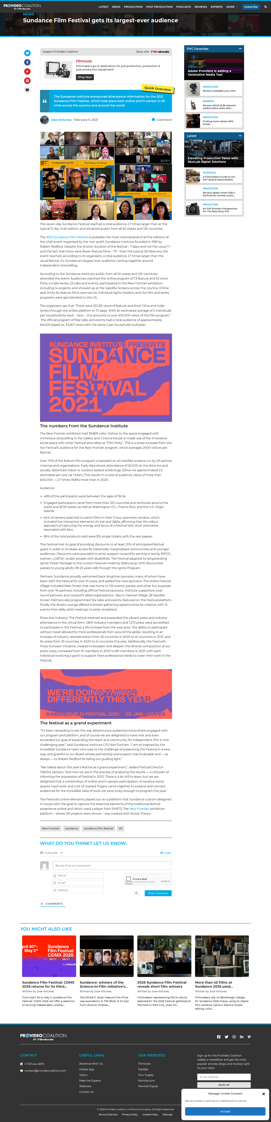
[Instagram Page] (234, 1037)
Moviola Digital (148, 1086)
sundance (71, 828)
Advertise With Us (91, 1063)
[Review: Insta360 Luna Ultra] (193, 89)
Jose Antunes (61, 120)
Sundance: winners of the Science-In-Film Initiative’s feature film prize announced (105, 986)
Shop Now (85, 77)
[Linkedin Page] (241, 1037)
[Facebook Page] (218, 1037)
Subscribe (251, 6)
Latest (103, 7)
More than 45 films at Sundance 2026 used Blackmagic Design (213, 986)
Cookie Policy (150, 1114)
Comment (164, 120)
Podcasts (183, 7)
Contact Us (86, 1092)
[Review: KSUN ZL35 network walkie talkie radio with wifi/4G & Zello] (193, 105)
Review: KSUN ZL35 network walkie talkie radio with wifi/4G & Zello (219, 108)
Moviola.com (146, 1080)
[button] (263, 1093)
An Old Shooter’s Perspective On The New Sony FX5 (220, 210)
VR (120, 828)
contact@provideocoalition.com (45, 1070)
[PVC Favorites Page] (240, 49)
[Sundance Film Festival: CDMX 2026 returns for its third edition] (49, 956)
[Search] (265, 7)
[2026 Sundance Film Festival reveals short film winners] (164, 956)
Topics (83, 1075)
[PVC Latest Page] (240, 136)
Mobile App (86, 1069)
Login (167, 852)
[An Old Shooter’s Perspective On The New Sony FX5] (193, 208)
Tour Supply (146, 1075)
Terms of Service (108, 1114)
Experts (217, 7)
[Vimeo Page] (249, 1037)
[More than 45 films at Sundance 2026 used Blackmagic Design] (222, 956)
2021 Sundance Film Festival (67, 237)
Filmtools (144, 1063)
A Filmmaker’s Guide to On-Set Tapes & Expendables (219, 178)
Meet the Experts (90, 1080)
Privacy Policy (130, 1114)
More (230, 7)
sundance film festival (98, 828)
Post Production (159, 7)
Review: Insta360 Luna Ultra (219, 91)
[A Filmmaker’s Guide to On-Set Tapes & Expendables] (193, 176)
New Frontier (139, 809)
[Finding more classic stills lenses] (193, 120)
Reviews (201, 7)
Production (133, 7)
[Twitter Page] (226, 1037)
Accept (225, 1111)
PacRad (143, 1069)
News (116, 7)
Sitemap (167, 1114)
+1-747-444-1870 (33, 1064)
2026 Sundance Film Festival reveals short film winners (161, 984)
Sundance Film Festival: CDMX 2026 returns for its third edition (48, 986)
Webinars (85, 1086)
